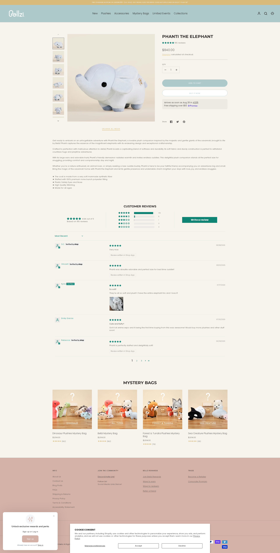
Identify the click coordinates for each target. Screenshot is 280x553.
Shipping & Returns (61, 494)
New (95, 13)
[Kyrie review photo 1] (116, 304)
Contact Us (57, 481)
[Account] (259, 13)
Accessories (121, 13)
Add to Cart (195, 83)
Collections (181, 13)
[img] (115, 245)
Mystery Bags (141, 13)
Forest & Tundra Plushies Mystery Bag (161, 435)
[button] (168, 42)
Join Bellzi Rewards (152, 476)
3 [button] (141, 360)
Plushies (106, 13)
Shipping (166, 54)
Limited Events (161, 13)
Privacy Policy (58, 498)
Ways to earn (149, 481)
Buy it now (194, 93)
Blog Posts (57, 485)
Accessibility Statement (63, 507)
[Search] (265, 13)
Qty (164, 64)
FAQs (54, 489)
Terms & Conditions (61, 502)
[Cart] (272, 13)
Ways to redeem (151, 486)
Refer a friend (149, 491)
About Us (56, 476)
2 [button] (136, 360)
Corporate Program (197, 481)
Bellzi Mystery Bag (107, 433)
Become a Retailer (197, 476)
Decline (182, 545)
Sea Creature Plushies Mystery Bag (207, 433)
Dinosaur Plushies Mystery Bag (69, 433)
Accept (138, 545)
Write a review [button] (200, 220)
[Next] (58, 121)
